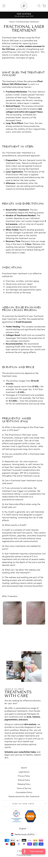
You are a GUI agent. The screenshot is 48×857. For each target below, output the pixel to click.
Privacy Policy (24, 776)
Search (24, 767)
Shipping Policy (24, 784)
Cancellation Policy (24, 792)
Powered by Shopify (24, 855)
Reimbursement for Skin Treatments (24, 796)
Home (12, 22)
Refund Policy (24, 780)
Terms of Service (24, 788)
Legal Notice (24, 772)
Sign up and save (23, 804)
